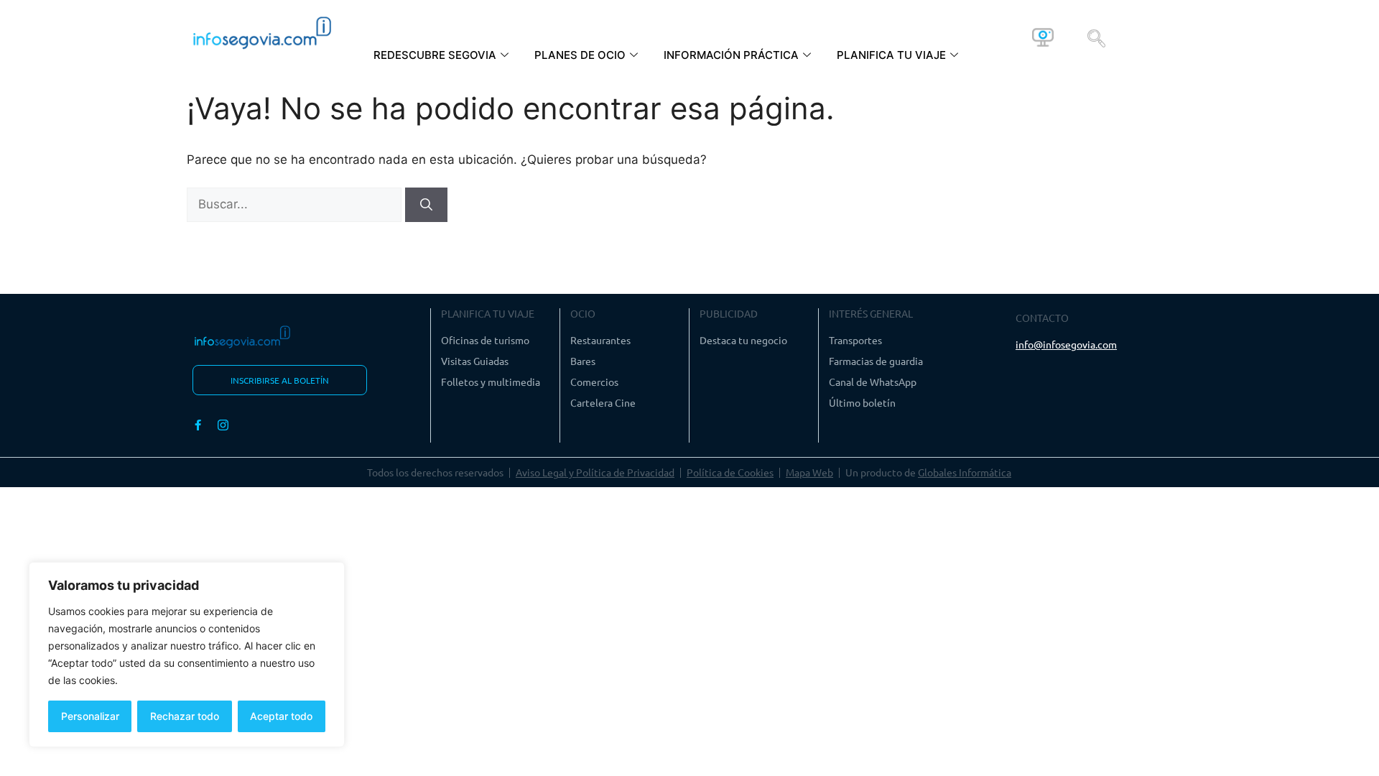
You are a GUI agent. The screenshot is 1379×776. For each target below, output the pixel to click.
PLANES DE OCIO (580, 55)
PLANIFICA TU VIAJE (891, 55)
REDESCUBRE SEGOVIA (434, 55)
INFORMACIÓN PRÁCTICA (731, 55)
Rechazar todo (184, 716)
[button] (1096, 37)
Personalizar (90, 716)
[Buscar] (426, 205)
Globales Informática (964, 472)
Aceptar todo (281, 716)
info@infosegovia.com (1066, 344)
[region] (187, 654)
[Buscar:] (296, 204)
